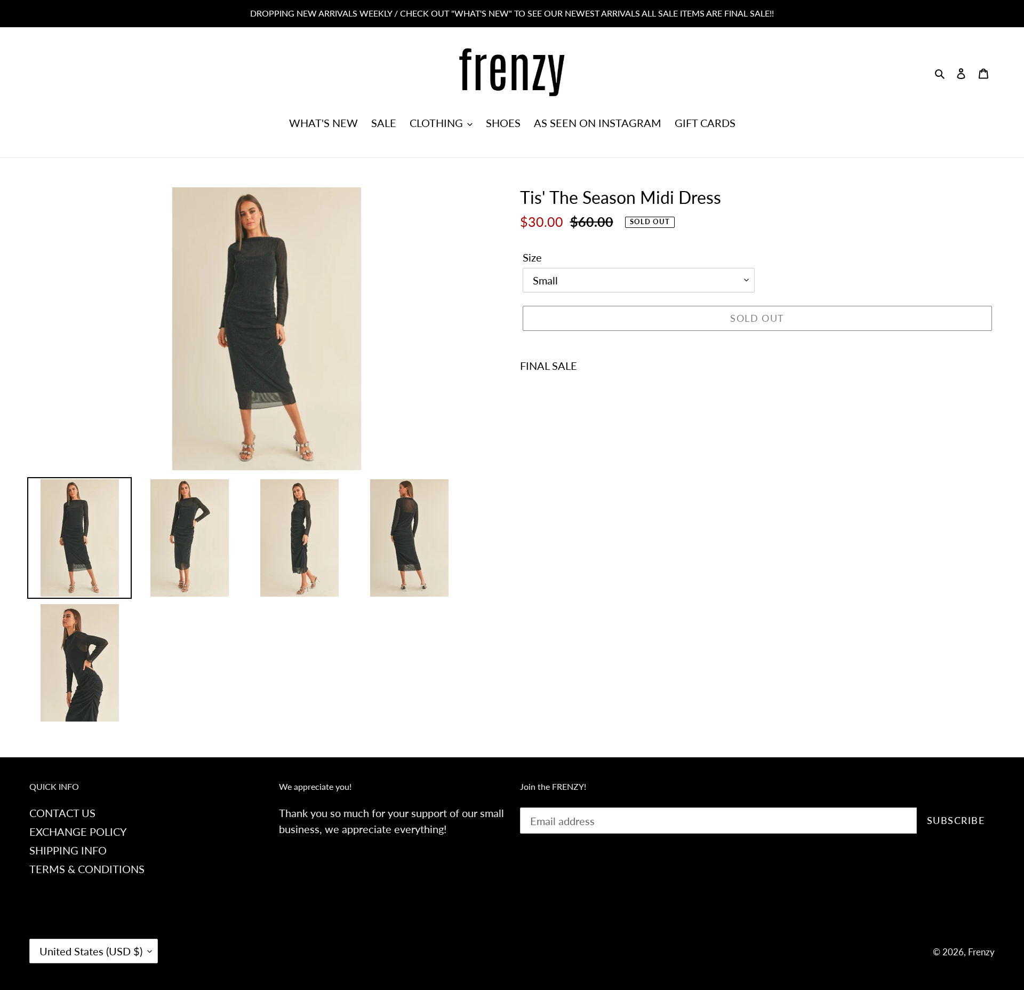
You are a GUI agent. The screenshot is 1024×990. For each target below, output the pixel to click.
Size (532, 257)
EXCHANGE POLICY (77, 831)
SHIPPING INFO (68, 850)
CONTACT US (62, 812)
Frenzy (981, 951)
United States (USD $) (90, 951)
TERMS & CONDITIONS (87, 868)
